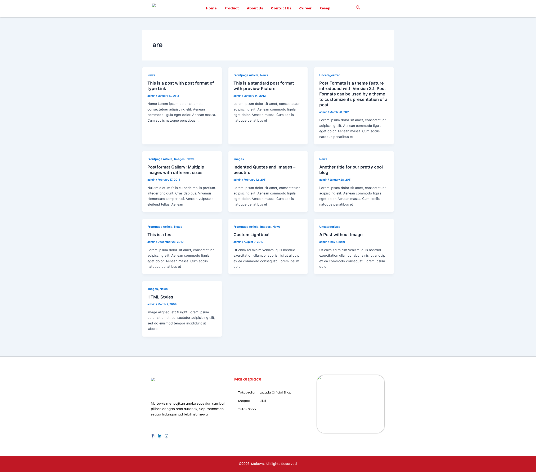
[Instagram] (166, 436)
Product (231, 8)
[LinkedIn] (159, 436)
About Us (255, 8)
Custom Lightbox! (251, 234)
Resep (325, 8)
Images (179, 159)
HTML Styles (160, 297)
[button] (358, 8)
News (151, 75)
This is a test (160, 234)
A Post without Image (341, 234)
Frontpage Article (245, 75)
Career (305, 8)
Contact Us (281, 8)
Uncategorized (329, 75)
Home (211, 8)
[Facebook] (153, 436)
